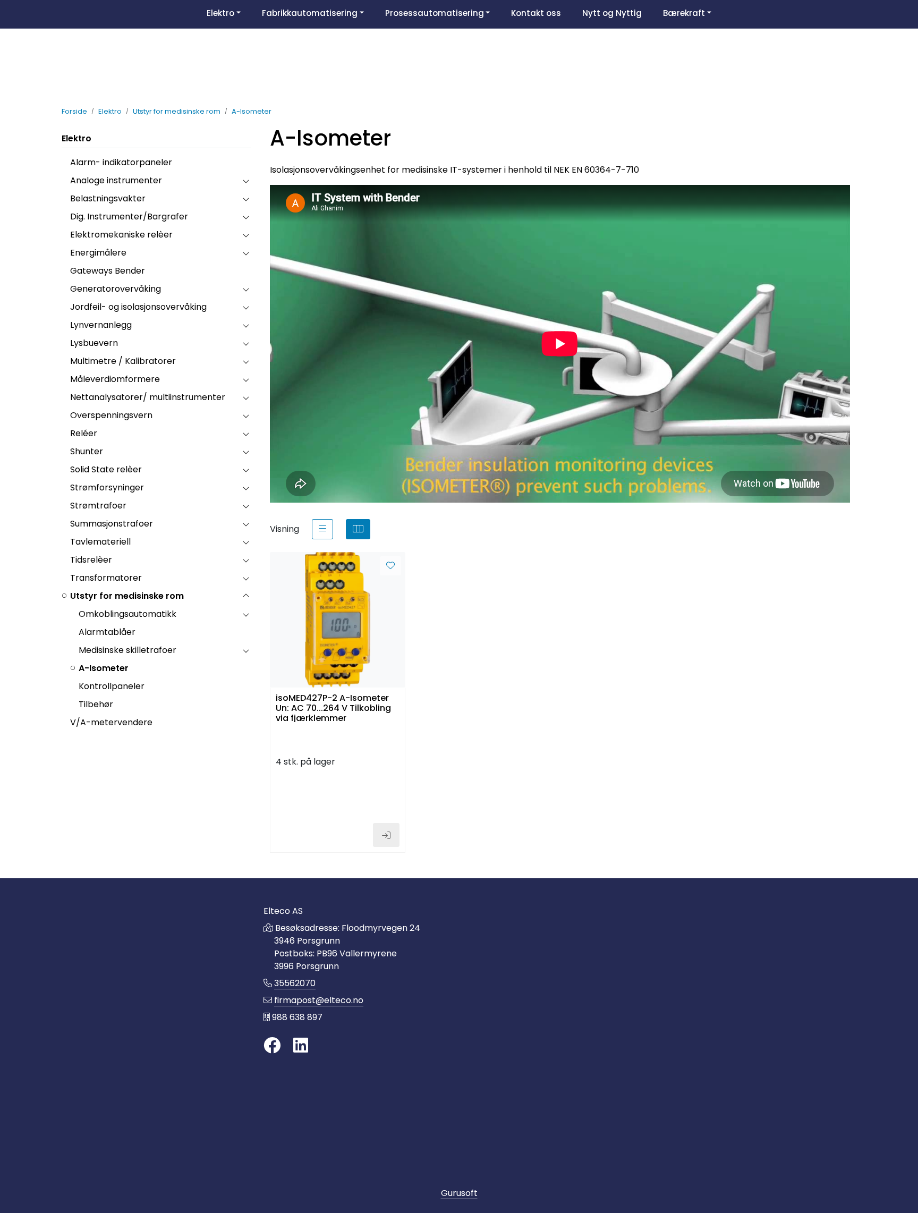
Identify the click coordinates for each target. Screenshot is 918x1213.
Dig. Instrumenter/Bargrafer (129, 216)
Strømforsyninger (107, 487)
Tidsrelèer (91, 560)
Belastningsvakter (108, 198)
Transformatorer (106, 578)
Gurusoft (459, 1193)
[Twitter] (272, 1046)
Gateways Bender (107, 271)
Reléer (83, 433)
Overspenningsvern (111, 415)
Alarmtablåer (107, 632)
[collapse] (246, 180)
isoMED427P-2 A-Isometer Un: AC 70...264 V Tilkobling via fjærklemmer (333, 707)
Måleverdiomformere (115, 379)
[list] (322, 529)
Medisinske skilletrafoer (127, 650)
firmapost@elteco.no (318, 1000)
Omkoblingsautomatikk (127, 614)
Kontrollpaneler (111, 686)
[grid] (358, 529)
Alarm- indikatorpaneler (121, 162)
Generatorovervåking (115, 289)
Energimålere (98, 253)
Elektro (76, 138)
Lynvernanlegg (101, 325)
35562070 (295, 983)
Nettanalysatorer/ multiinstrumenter (147, 397)
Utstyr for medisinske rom (127, 596)
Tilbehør (96, 704)
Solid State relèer (106, 469)
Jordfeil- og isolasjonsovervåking (138, 307)
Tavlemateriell (100, 542)
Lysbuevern (94, 343)
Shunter (86, 451)
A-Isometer (104, 668)
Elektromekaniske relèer (121, 234)
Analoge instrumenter (116, 180)
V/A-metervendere (111, 722)
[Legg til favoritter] (390, 565)
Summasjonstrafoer (111, 524)
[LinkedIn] (300, 1046)
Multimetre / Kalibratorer (123, 361)
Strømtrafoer (98, 505)
